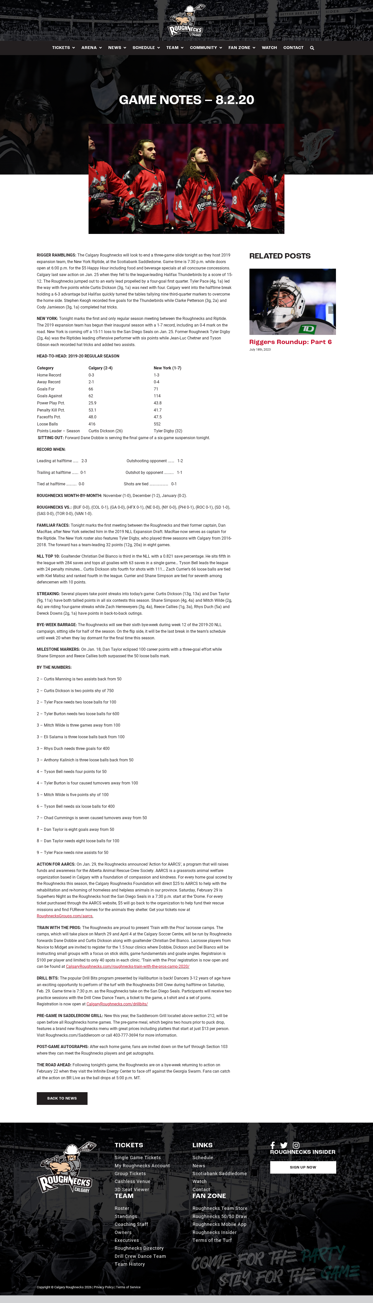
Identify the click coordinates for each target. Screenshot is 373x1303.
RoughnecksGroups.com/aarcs (64, 915)
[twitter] (284, 1145)
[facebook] (272, 1145)
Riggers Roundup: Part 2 (290, 342)
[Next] (332, 310)
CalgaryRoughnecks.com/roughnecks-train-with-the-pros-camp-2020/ (128, 966)
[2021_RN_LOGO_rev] (66, 1143)
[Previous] (253, 310)
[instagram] (296, 1145)
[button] (312, 48)
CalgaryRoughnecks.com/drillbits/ (117, 1003)
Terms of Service (128, 1287)
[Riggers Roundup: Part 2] (292, 301)
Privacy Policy (104, 1287)
